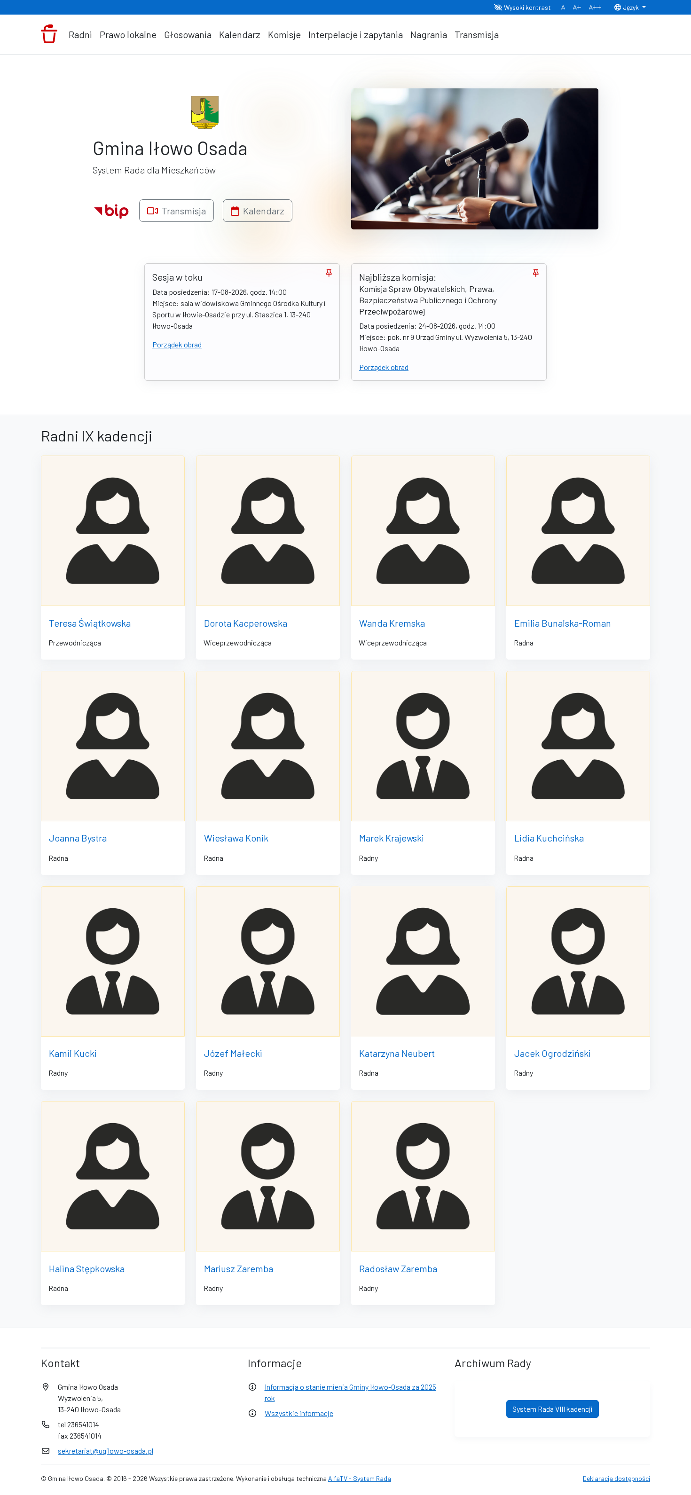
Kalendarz (239, 34)
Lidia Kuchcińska (549, 837)
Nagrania (428, 34)
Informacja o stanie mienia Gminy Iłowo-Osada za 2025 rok (350, 1392)
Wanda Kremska (392, 623)
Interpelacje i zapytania (355, 34)
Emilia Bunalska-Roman (562, 623)
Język (630, 7)
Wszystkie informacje (299, 1412)
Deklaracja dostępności (616, 1478)
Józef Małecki (233, 1053)
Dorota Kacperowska (245, 623)
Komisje (284, 34)
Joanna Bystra (78, 837)
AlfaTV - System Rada (359, 1478)
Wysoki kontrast (527, 7)
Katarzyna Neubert (397, 1053)
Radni (80, 34)
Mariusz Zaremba (238, 1268)
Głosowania (188, 34)
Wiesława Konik (236, 837)
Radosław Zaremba (398, 1268)
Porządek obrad (177, 344)
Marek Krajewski (391, 837)
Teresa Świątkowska (90, 623)
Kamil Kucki (73, 1053)
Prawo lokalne (128, 34)
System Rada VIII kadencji (552, 1408)
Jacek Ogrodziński (552, 1053)
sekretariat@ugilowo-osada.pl (105, 1450)
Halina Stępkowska (87, 1268)
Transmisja (477, 34)
